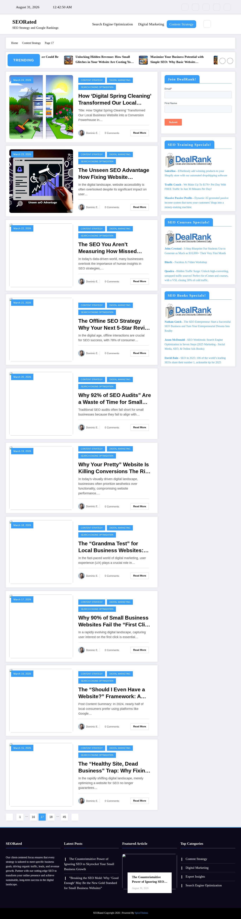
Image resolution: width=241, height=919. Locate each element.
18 (51, 816)
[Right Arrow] (230, 61)
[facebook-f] (184, 7)
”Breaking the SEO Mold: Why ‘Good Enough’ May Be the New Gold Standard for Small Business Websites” (91, 883)
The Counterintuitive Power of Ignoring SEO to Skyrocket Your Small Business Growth (89, 864)
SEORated (24, 22)
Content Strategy (181, 24)
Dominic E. (92, 133)
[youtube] (227, 7)
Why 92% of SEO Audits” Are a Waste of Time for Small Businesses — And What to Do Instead (114, 398)
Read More (139, 132)
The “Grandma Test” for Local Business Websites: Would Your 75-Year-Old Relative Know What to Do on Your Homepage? (114, 547)
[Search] (207, 24)
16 (33, 816)
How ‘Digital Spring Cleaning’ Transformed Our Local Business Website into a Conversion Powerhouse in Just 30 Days (114, 99)
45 (64, 816)
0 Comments (112, 133)
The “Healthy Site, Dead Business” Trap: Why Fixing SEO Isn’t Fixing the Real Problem (113, 767)
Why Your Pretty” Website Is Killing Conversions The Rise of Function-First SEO (114, 468)
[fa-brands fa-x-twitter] (195, 7)
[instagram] (216, 7)
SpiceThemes (141, 913)
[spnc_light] (217, 24)
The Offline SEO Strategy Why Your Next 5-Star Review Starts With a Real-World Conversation (115, 324)
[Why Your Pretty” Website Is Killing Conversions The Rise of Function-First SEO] (41, 477)
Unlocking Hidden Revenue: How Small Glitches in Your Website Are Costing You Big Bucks (91, 60)
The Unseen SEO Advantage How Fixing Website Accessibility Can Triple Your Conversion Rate (114, 173)
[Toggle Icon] (225, 24)
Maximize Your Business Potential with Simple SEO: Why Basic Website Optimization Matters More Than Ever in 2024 (166, 60)
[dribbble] (206, 7)
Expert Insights (195, 876)
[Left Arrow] (222, 61)
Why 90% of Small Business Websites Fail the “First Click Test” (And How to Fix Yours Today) (114, 621)
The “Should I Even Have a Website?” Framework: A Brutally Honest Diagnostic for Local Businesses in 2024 (114, 693)
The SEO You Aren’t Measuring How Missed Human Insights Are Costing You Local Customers (113, 248)
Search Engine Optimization (112, 24)
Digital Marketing (151, 24)
